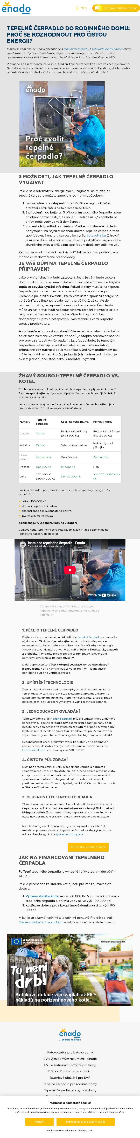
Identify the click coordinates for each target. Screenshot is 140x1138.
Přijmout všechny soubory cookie (85, 1121)
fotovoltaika (96, 235)
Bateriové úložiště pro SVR (70, 1077)
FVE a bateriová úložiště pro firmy (70, 1065)
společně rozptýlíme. (70, 834)
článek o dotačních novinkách (41, 922)
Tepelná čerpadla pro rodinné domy (70, 1084)
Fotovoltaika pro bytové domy (70, 1052)
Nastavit (39, 1121)
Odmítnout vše (85, 1130)
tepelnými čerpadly (76, 49)
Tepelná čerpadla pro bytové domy (70, 1090)
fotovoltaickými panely (107, 49)
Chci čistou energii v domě (88, 847)
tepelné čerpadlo (89, 637)
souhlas (99, 1108)
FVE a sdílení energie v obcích (70, 1071)
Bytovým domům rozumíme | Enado (70, 1058)
